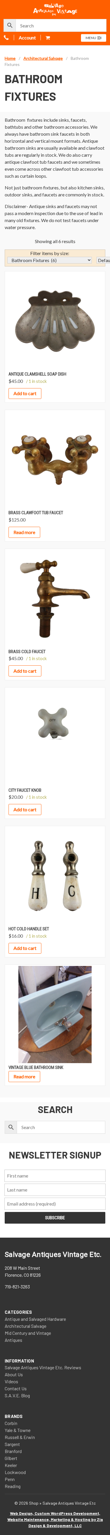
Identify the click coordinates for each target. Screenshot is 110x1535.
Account (27, 37)
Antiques (13, 1340)
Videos (11, 1381)
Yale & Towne (18, 1430)
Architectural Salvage (43, 58)
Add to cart (24, 393)
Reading (13, 1486)
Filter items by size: (49, 253)
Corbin (11, 1423)
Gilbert (11, 1458)
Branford (13, 1451)
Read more (24, 532)
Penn (10, 1479)
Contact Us (16, 1388)
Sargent (12, 1444)
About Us (14, 1374)
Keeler (11, 1465)
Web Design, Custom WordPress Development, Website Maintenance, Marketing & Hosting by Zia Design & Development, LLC (55, 1519)
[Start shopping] (48, 37)
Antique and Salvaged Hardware (35, 1319)
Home (10, 58)
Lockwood (15, 1472)
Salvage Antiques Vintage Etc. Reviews (43, 1367)
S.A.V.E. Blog (17, 1395)
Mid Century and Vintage (28, 1333)
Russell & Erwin (20, 1437)
